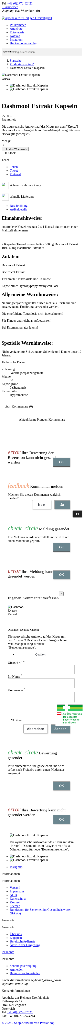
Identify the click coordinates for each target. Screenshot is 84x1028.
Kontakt (15, 36)
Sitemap (15, 906)
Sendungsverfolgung (23, 966)
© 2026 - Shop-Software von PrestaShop (28, 1023)
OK (61, 462)
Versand (15, 887)
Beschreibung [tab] (19, 205)
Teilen (14, 167)
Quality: (40, 654)
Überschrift (16, 662)
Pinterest (15, 174)
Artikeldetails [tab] (18, 209)
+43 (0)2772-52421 (20, 3)
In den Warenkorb (15, 149)
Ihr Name (15, 676)
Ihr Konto (8, 952)
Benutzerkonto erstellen (25, 973)
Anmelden (16, 969)
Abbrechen (35, 729)
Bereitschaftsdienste (22, 941)
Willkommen (18, 25)
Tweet (14, 170)
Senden (60, 729)
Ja (62, 504)
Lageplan (16, 937)
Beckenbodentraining (23, 43)
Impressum (17, 891)
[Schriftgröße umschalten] (77, 514)
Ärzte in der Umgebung (25, 945)
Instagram (16, 39)
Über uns (16, 934)
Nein (41, 504)
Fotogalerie (17, 32)
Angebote (16, 28)
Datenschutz (18, 898)
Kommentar (16, 690)
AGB (13, 895)
